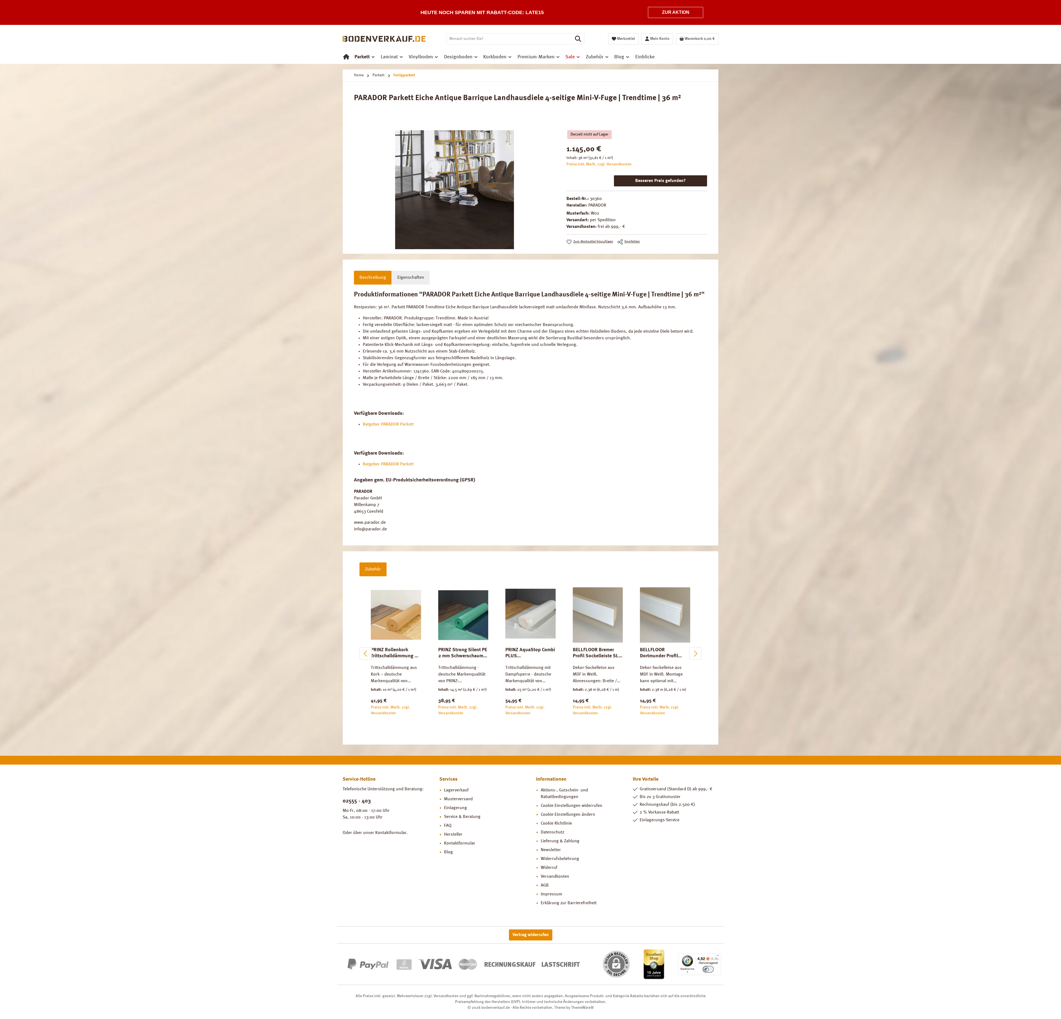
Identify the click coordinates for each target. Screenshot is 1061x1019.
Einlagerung (455, 808)
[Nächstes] (695, 653)
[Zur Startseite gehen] (384, 39)
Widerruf (549, 868)
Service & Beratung (462, 817)
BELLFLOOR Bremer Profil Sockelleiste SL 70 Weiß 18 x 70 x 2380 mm (598, 653)
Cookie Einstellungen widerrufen (571, 806)
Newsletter (551, 850)
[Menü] (718, 956)
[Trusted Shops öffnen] (653, 964)
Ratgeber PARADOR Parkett (388, 424)
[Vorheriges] (365, 653)
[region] (454, 189)
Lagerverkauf (456, 790)
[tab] (373, 278)
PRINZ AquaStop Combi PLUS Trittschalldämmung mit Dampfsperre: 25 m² (530, 653)
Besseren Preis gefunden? (660, 181)
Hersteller (453, 834)
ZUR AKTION (675, 12)
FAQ (447, 825)
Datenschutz (552, 832)
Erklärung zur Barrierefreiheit (569, 903)
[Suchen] (578, 39)
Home (359, 75)
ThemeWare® (582, 1008)
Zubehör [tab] (373, 569)
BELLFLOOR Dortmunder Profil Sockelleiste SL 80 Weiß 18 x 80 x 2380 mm (662, 653)
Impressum (551, 894)
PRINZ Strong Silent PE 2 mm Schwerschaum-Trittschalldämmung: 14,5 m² (462, 653)
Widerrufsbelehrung (560, 859)
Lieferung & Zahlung (560, 841)
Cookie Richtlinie (556, 823)
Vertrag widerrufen (531, 935)
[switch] (708, 969)
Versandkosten (555, 876)
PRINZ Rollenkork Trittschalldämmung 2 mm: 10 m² (394, 653)
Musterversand (458, 799)
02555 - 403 (357, 801)
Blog (448, 852)
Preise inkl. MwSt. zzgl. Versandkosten (599, 164)
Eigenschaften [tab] (410, 277)
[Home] (346, 57)
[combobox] (509, 39)
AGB (545, 885)
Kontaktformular (390, 833)
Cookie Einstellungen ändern (568, 814)
